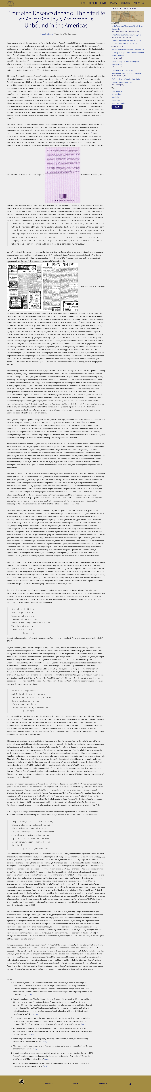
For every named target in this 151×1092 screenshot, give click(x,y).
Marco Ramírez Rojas (132, 31)
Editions (93, 3)
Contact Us (102, 1083)
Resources (125, 3)
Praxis (103, 3)
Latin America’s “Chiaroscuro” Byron (126, 35)
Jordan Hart (127, 37)
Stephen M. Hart (116, 37)
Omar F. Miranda (46, 34)
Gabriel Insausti (116, 67)
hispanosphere (117, 100)
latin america (116, 91)
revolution (115, 97)
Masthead (48, 1083)
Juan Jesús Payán (117, 46)
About (137, 3)
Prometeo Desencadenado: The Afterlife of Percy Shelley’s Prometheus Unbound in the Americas (127, 52)
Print (117, 107)
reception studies (118, 103)
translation (116, 94)
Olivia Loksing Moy (117, 31)
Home (82, 3)
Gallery (113, 3)
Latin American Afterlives (123, 8)
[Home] (11, 3)
